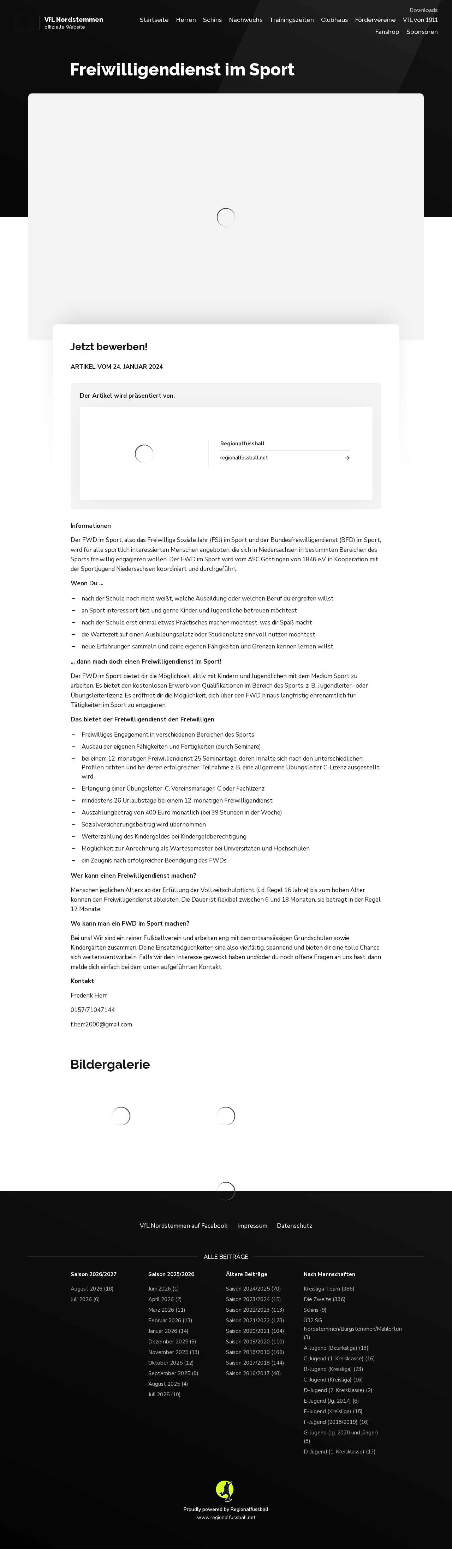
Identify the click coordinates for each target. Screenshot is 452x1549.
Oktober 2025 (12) (171, 1362)
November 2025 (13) (174, 1352)
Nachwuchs (245, 19)
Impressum (252, 1226)
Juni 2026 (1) (163, 1288)
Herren (186, 19)
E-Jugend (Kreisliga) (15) (333, 1411)
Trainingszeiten (291, 19)
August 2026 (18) (92, 1288)
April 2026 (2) (165, 1299)
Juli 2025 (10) (164, 1394)
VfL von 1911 (420, 19)
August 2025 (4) (168, 1384)
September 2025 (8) (173, 1373)
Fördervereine (375, 19)
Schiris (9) (315, 1309)
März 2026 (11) (166, 1309)
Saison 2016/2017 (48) (253, 1373)
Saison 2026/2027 (94, 1274)
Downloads (424, 10)
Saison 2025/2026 (171, 1274)
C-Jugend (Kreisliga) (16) (333, 1379)
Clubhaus (334, 19)
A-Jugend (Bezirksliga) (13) (336, 1348)
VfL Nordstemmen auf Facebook (183, 1226)
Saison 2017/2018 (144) (255, 1362)
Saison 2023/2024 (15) (253, 1299)
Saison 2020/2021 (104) (255, 1331)
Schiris (212, 19)
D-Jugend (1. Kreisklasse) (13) (340, 1451)
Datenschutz (294, 1226)
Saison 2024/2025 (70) (253, 1288)
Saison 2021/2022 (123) (255, 1320)
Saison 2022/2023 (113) (255, 1309)
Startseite (154, 19)
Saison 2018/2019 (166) (255, 1352)
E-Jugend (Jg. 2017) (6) (331, 1400)
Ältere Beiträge (246, 1274)
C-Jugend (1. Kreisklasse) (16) (339, 1358)
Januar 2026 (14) (168, 1331)
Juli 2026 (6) (85, 1299)
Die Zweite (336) (325, 1299)
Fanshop (387, 31)
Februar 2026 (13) (170, 1320)
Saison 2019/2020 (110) (255, 1341)
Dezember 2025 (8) (172, 1341)
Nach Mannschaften (329, 1274)
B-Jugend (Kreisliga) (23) (333, 1369)
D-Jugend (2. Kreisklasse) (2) (338, 1390)
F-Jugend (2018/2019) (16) (336, 1422)
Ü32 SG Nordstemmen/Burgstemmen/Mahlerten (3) (342, 1329)
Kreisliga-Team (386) (329, 1288)
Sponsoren (422, 31)
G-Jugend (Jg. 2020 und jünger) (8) (341, 1437)
